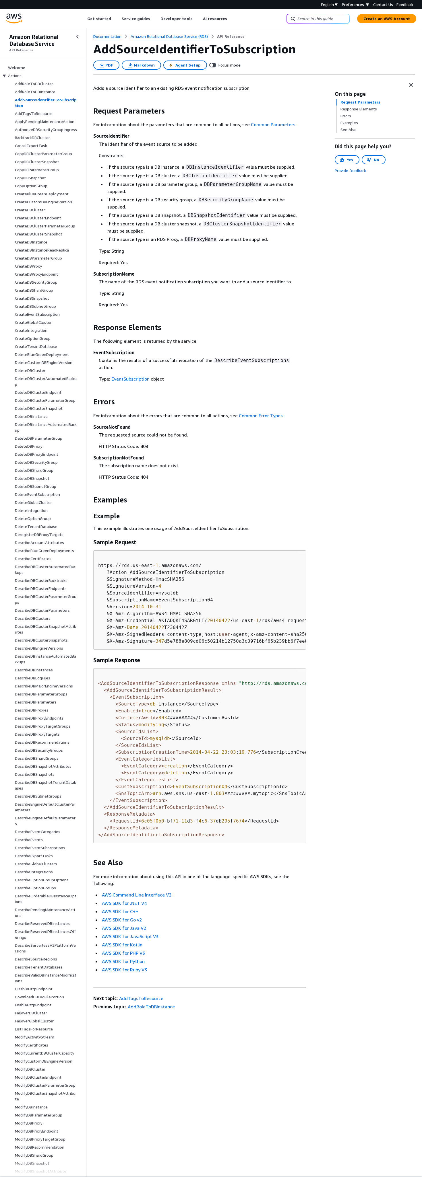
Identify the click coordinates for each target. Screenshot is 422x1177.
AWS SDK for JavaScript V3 (130, 936)
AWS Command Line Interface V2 (136, 895)
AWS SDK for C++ (120, 911)
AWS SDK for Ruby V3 (124, 970)
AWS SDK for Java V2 (124, 928)
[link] (231, 36)
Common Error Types (261, 415)
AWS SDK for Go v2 (122, 920)
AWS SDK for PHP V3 (123, 953)
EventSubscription (130, 379)
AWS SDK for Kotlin (122, 945)
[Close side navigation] (77, 36)
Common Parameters (273, 124)
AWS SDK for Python (123, 961)
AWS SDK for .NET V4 (124, 903)
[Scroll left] (83, 18)
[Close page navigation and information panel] (411, 84)
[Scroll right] (231, 18)
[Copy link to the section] (88, 111)
